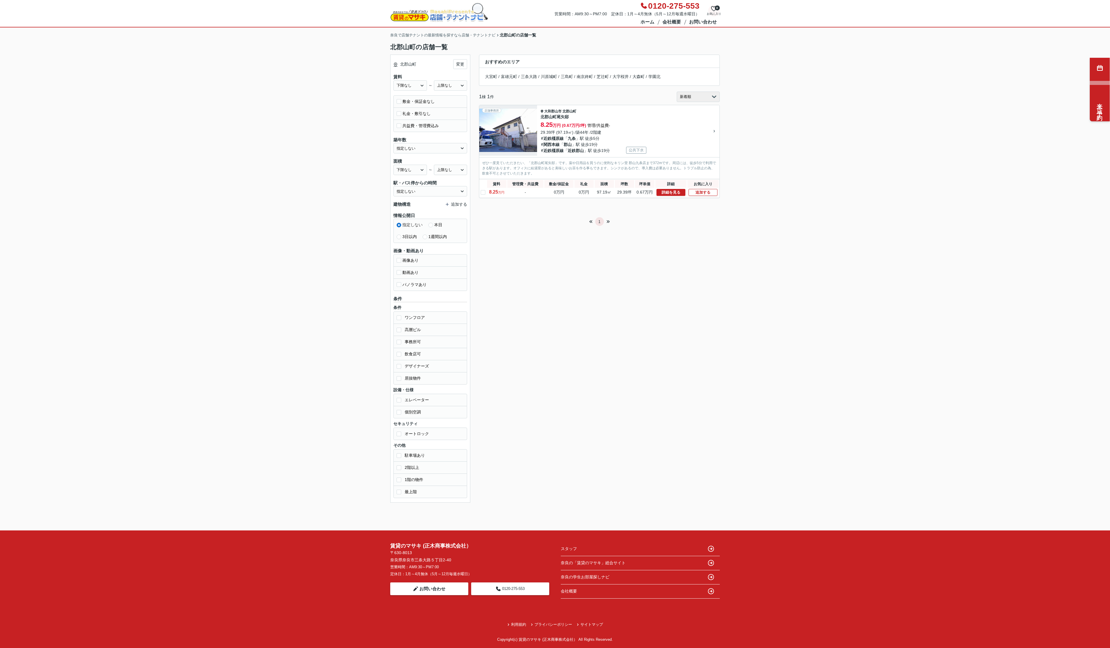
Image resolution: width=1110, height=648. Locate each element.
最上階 (411, 491)
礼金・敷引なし (416, 113)
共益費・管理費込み (420, 125)
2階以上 (412, 467)
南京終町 (585, 76)
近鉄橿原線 (553, 138)
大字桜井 (621, 76)
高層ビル (413, 329)
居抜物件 (413, 378)
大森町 (638, 76)
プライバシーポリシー (553, 624)
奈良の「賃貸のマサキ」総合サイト (593, 562)
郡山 (568, 144)
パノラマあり (414, 284)
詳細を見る (671, 192)
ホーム (647, 21)
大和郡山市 (553, 111)
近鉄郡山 (576, 150)
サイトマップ (591, 624)
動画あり (410, 272)
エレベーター (417, 400)
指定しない (412, 224)
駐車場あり (415, 455)
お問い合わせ (703, 21)
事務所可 (413, 341)
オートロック (417, 433)
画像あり (410, 260)
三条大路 (529, 76)
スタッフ (569, 548)
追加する (703, 192)
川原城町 (549, 76)
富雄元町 (509, 76)
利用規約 (518, 624)
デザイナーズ (417, 366)
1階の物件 (414, 479)
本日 (438, 224)
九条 (572, 138)
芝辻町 (603, 76)
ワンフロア (415, 317)
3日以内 (409, 236)
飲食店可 (413, 354)
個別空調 (413, 412)
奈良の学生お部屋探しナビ (585, 577)
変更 (460, 64)
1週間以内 (437, 236)
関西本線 (551, 144)
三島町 (567, 76)
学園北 (654, 76)
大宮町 (491, 76)
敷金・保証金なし (418, 101)
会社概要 (672, 21)
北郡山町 (569, 111)
